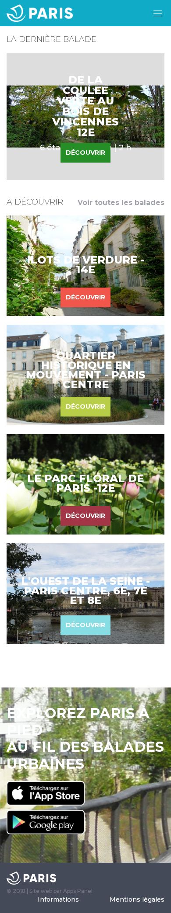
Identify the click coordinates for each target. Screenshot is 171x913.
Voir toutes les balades (121, 202)
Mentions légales (137, 899)
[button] (158, 13)
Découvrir (85, 297)
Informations (58, 899)
